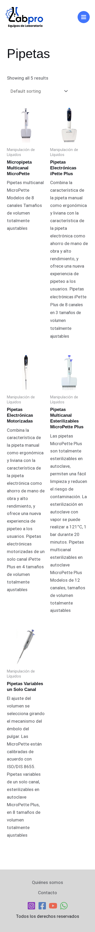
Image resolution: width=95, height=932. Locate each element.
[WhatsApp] (64, 906)
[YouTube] (53, 906)
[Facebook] (42, 906)
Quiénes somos (47, 882)
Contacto (47, 892)
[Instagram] (31, 906)
